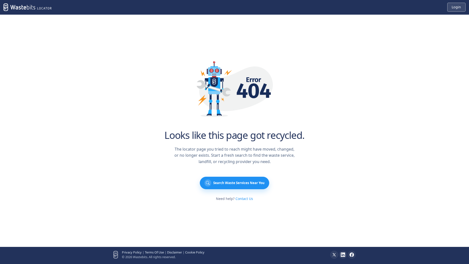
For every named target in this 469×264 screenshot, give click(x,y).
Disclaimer (174, 252)
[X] (334, 255)
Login (456, 7)
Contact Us (244, 198)
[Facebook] (352, 255)
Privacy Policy (132, 252)
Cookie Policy (194, 252)
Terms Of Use (154, 252)
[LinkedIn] (343, 255)
